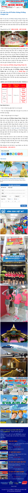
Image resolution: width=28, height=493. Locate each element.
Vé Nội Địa (2, 10)
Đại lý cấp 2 (14, 486)
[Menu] (25, 4)
